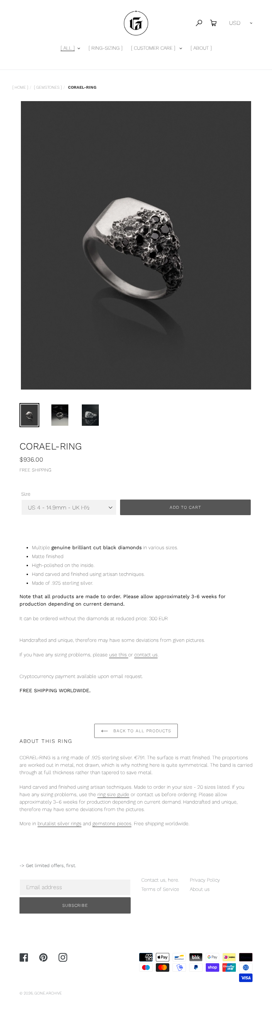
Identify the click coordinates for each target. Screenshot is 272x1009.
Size (25, 494)
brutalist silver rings (59, 823)
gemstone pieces (111, 823)
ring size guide (113, 794)
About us (200, 889)
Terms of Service (160, 889)
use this (118, 654)
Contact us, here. (160, 880)
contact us (146, 654)
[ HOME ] (20, 87)
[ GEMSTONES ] (48, 87)
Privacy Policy (205, 880)
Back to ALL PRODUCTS (141, 730)
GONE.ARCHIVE (48, 993)
